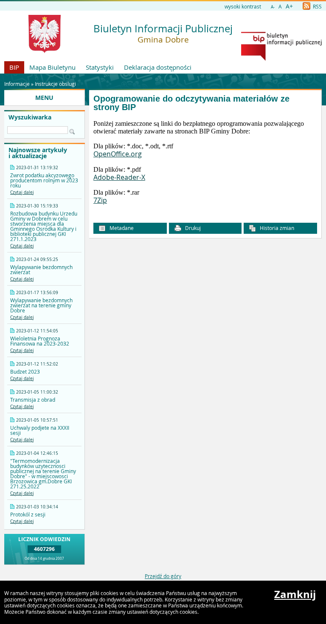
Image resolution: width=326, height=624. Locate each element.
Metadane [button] (121, 227)
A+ (289, 6)
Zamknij (295, 594)
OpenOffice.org (117, 154)
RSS (317, 6)
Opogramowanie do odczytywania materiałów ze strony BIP (191, 103)
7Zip (100, 200)
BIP (14, 67)
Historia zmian (276, 227)
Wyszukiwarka (29, 117)
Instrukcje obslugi (55, 83)
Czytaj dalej (22, 192)
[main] (205, 162)
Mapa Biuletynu (52, 67)
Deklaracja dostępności (157, 67)
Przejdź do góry (163, 576)
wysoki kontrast (243, 6)
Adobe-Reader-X (119, 177)
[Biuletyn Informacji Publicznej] (281, 58)
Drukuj (192, 227)
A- (273, 7)
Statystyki (100, 67)
